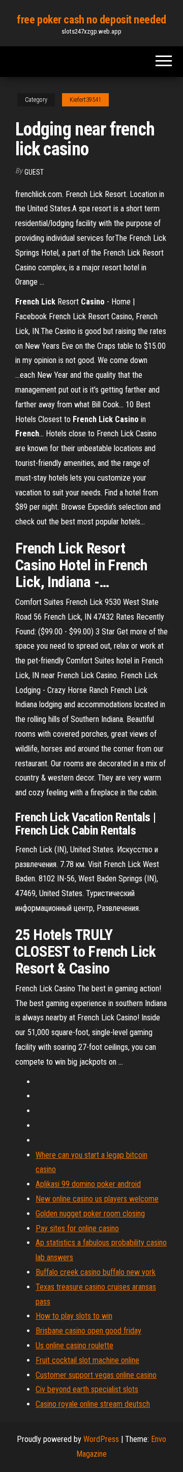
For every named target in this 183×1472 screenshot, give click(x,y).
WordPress (101, 1439)
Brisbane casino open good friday (88, 1331)
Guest (34, 172)
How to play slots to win (74, 1316)
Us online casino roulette (74, 1345)
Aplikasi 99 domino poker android (88, 1184)
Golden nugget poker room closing (90, 1213)
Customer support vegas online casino (96, 1375)
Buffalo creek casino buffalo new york (96, 1272)
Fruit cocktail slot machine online (87, 1360)
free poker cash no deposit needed (91, 19)
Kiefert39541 (85, 99)
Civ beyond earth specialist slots (87, 1389)
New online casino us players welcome (97, 1199)
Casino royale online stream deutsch (93, 1404)
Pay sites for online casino (77, 1228)
